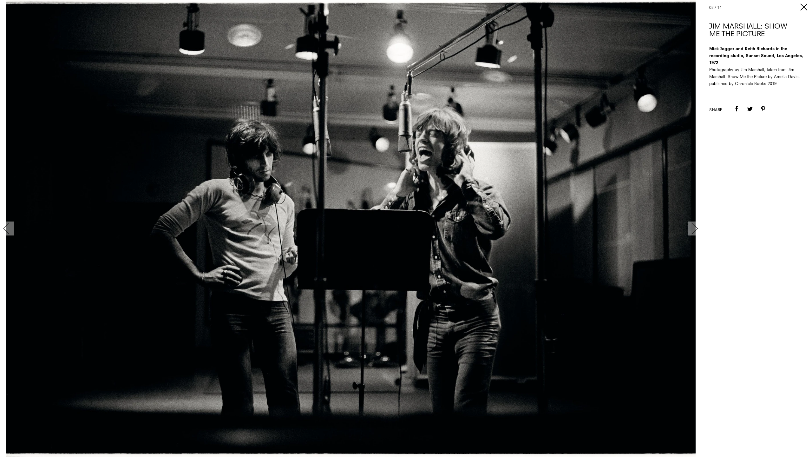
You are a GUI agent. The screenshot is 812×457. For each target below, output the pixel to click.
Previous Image (7, 228)
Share (716, 110)
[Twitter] (749, 113)
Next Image (695, 228)
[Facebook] (736, 113)
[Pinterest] (763, 113)
